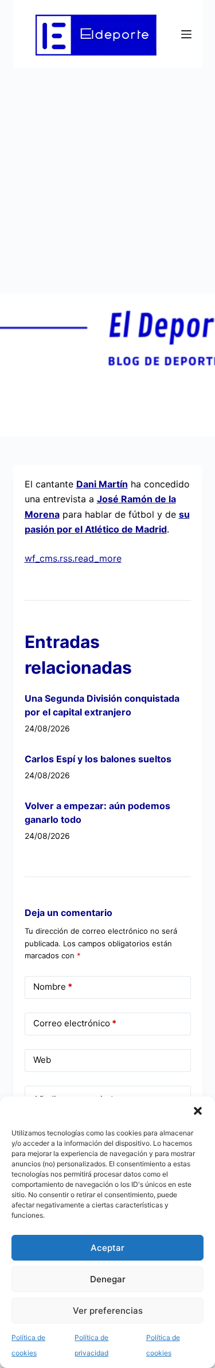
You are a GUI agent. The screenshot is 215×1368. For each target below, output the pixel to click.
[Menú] (186, 34)
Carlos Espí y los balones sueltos (98, 759)
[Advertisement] (107, 181)
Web (42, 1059)
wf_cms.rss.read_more (73, 558)
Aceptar (107, 1247)
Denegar (108, 1279)
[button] (198, 1111)
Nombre (52, 986)
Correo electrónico (74, 1023)
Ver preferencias (108, 1310)
